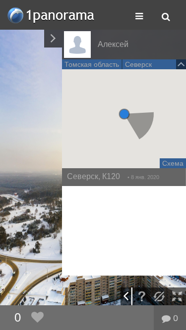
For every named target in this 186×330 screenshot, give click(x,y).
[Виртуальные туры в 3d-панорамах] (51, 15)
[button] (124, 114)
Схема (173, 163)
